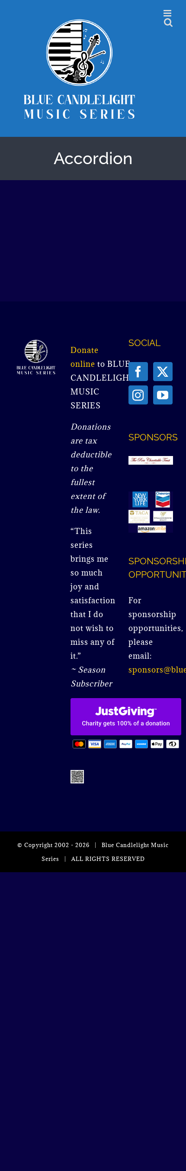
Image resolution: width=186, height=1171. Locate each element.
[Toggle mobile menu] (168, 13)
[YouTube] (163, 394)
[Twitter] (163, 371)
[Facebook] (138, 371)
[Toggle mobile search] (168, 22)
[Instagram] (138, 394)
